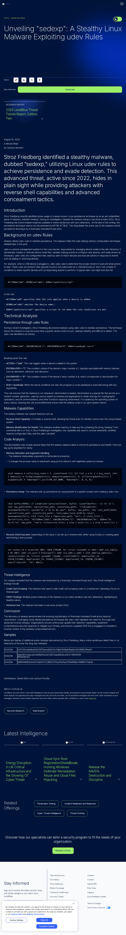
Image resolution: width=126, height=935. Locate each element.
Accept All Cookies (46, 926)
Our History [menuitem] (54, 879)
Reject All (44, 920)
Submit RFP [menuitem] (92, 884)
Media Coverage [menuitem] (57, 888)
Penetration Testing (46, 803)
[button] (122, 4)
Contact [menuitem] (90, 879)
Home (6, 18)
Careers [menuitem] (90, 875)
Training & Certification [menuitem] (59, 892)
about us (92, 698)
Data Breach (39, 711)
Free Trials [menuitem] (91, 888)
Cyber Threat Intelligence (49, 813)
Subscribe (70, 89)
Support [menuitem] (90, 892)
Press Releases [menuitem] (56, 884)
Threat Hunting (77, 813)
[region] (40, 916)
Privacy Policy (17, 914)
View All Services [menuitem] (57, 875)
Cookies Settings (16, 920)
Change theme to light (117, 19)
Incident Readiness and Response (80, 803)
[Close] (73, 903)
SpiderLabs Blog (18, 18)
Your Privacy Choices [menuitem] (96, 907)
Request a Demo (63, 850)
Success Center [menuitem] (57, 896)
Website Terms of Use (35, 914)
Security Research (15, 711)
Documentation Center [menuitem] (96, 896)
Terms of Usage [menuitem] (94, 903)
